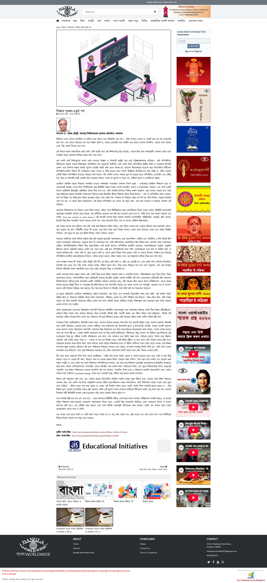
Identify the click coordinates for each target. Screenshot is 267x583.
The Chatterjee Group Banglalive (251, 580)
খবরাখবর (66, 21)
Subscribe (193, 46)
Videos (143, 544)
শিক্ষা (82, 21)
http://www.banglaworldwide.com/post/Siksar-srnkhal (95, 435)
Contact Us (145, 548)
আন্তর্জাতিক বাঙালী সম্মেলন (162, 21)
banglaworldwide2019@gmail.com (222, 551)
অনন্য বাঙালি (119, 21)
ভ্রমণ (99, 21)
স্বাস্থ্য (75, 21)
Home (58, 27)
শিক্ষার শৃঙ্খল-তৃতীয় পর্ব (65, 469)
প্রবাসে (107, 21)
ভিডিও (144, 21)
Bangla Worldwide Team (83, 552)
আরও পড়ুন (133, 21)
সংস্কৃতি (91, 21)
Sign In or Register (193, 51)
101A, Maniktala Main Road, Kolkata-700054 (219, 545)
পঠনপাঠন (71, 27)
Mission (76, 548)
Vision (76, 544)
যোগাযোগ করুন (196, 21)
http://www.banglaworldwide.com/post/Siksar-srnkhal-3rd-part (99, 432)
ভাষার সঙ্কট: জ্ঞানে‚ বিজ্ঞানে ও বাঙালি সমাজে (153, 469)
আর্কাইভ (181, 21)
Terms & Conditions (148, 552)
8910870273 (212, 555)
